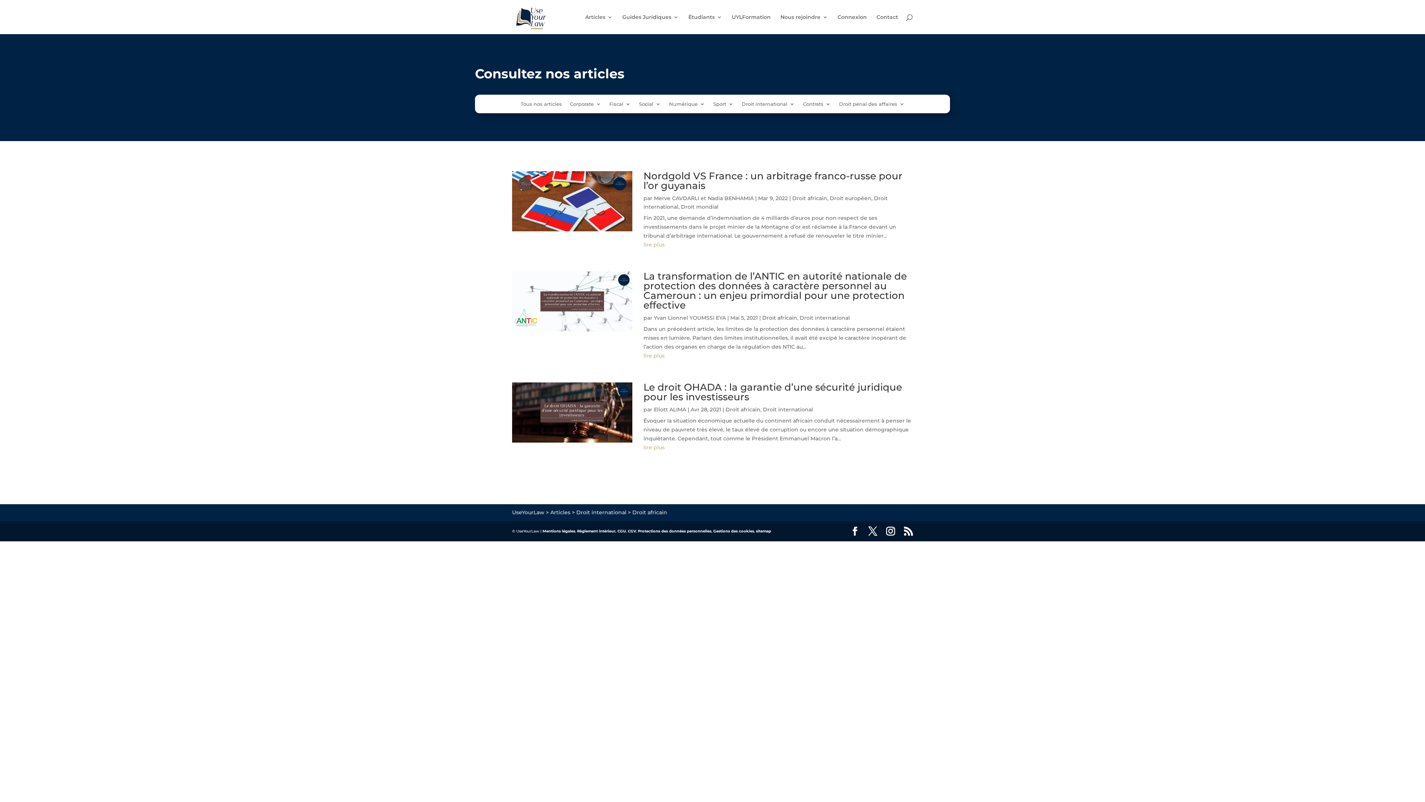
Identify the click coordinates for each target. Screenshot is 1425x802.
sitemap (763, 531)
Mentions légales (559, 531)
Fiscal (616, 104)
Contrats (813, 104)
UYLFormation (751, 17)
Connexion (852, 17)
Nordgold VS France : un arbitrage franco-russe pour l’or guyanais (772, 181)
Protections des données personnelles (674, 531)
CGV (632, 531)
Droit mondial (699, 206)
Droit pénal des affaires (868, 104)
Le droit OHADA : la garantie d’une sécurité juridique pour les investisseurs (772, 392)
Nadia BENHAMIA (731, 198)
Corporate (582, 104)
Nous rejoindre (800, 17)
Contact (887, 17)
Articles (595, 17)
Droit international (764, 104)
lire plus (654, 244)
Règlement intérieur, (596, 531)
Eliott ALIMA (670, 409)
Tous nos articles (541, 104)
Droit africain (809, 198)
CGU (622, 531)
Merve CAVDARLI (676, 198)
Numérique (683, 104)
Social (646, 104)
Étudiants (701, 17)
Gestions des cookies (733, 531)
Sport (719, 104)
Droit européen (850, 198)
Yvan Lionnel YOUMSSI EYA (690, 317)
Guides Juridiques (646, 17)
